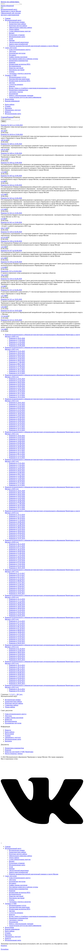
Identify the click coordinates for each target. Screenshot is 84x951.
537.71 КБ (4, 159)
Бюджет (11, 33)
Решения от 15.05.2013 (17, 676)
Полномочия (13, 93)
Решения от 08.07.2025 (17, 364)
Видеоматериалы (15, 66)
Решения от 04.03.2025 (17, 355)
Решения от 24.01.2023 (17, 402)
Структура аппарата (16, 84)
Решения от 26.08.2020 (17, 502)
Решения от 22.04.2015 (17, 636)
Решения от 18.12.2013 (17, 665)
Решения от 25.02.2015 (17, 641)
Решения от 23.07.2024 (17, 388)
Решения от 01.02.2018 (17, 566)
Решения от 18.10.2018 (17, 549)
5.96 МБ (3, 307)
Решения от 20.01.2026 (17, 338)
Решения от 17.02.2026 (17, 340)
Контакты (8, 108)
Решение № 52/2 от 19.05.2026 (11, 310)
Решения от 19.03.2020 (17, 496)
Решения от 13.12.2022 (17, 456)
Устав (11, 38)
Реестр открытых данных (14, 753)
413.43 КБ (4, 237)
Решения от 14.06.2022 (17, 441)
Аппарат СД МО (11, 75)
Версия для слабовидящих (10, 2)
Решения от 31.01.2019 (17, 538)
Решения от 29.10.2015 (17, 625)
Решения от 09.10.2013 (17, 671)
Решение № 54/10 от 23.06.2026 (12, 134)
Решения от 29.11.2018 (17, 546)
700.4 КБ (4, 275)
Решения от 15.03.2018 (17, 560)
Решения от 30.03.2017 (17, 588)
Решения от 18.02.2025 (17, 353)
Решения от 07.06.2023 (17, 417)
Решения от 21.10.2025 (17, 368)
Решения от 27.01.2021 (17, 463)
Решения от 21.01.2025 (17, 351)
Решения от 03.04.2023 (17, 412)
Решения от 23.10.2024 (17, 391)
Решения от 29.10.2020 (17, 505)
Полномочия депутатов (17, 53)
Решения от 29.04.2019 (17, 533)
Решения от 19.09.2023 (17, 421)
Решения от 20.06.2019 (17, 525)
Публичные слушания (16, 35)
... (16, 694)
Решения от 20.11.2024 (17, 393)
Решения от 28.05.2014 (17, 652)
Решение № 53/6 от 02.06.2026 (11, 262)
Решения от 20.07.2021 (17, 474)
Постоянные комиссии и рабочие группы (23, 59)
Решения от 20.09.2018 (17, 551)
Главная (7, 18)
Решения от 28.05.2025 (17, 360)
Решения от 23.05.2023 (17, 415)
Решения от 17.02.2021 (17, 465)
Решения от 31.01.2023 (17, 404)
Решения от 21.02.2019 (17, 536)
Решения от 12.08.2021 (17, 476)
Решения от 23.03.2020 (17, 498)
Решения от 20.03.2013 (17, 680)
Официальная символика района (20, 27)
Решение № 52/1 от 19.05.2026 (11, 299)
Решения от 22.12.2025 (17, 373)
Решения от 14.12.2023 (17, 428)
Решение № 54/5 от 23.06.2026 (11, 176)
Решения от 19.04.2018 (17, 559)
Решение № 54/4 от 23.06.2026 (11, 185)
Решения (12, 62)
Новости (8, 112)
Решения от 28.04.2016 (17, 608)
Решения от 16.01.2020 (17, 491)
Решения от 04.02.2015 (17, 643)
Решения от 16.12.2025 (17, 371)
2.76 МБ (3, 172)
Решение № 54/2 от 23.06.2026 (11, 213)
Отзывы (8, 106)
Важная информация (12, 101)
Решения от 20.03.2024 (17, 382)
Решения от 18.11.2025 (17, 369)
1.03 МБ (3, 329)
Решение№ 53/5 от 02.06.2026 (11, 271)
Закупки (12, 82)
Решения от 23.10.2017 (17, 579)
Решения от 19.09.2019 (17, 522)
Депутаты (12, 51)
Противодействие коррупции (19, 79)
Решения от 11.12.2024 (17, 395)
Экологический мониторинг (19, 42)
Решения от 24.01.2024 (17, 379)
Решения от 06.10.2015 (17, 626)
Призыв (12, 40)
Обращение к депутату (13, 737)
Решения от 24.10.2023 (17, 424)
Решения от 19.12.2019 (17, 514)
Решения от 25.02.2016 (17, 614)
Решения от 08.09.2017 (17, 581)
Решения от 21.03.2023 (17, 410)
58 (17, 694)
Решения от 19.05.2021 (17, 469)
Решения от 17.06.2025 (17, 362)
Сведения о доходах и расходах (20, 73)
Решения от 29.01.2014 (17, 660)
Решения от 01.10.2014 (17, 649)
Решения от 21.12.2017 (17, 573)
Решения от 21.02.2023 (17, 406)
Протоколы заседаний (16, 70)
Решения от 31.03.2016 (17, 610)
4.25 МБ (3, 194)
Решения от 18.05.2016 (17, 606)
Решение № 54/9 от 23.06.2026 (11, 144)
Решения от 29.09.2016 (17, 603)
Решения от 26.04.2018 (17, 557)
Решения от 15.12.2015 (17, 621)
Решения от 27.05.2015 (17, 634)
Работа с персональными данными (21, 95)
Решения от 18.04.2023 (17, 413)
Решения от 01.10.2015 (17, 628)
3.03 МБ (3, 247)
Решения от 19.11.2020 (17, 507)
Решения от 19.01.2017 (17, 593)
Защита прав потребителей (18, 44)
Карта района (9, 104)
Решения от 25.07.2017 (17, 582)
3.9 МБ (3, 286)
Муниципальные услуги (17, 77)
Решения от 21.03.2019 (17, 535)
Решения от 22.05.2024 (17, 384)
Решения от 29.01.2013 (17, 683)
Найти (3, 121)
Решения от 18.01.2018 (17, 568)
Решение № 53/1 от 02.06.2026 (11, 290)
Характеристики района (17, 24)
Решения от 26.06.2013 (17, 674)
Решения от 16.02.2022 (17, 435)
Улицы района (14, 29)
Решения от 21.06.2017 (17, 584)
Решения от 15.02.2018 (17, 564)
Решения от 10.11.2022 (17, 450)
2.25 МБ (3, 209)
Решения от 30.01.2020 (17, 492)
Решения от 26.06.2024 (17, 386)
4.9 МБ (3, 219)
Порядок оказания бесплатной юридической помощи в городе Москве (33, 46)
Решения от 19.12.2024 (17, 397)
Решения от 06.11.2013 (17, 669)
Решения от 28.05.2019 (17, 527)
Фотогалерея (9, 99)
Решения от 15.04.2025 (17, 358)
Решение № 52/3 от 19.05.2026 (11, 320)
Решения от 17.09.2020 (17, 503)
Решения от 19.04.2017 (17, 586)
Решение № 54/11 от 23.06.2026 (12, 125)
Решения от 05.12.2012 (17, 691)
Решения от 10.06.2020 (17, 500)
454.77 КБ (4, 228)
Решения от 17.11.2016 (17, 601)
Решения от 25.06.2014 (17, 650)
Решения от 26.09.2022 (17, 446)
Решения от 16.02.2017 (17, 592)
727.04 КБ (4, 316)
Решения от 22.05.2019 (17, 529)
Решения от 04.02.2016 (17, 615)
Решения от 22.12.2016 (17, 599)
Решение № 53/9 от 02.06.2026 (11, 232)
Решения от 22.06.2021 (17, 472)
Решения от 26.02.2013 (17, 682)
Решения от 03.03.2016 (17, 612)
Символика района (11, 705)
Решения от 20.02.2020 (17, 494)
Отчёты (11, 71)
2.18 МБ (3, 267)
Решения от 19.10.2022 (17, 448)
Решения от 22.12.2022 (17, 458)
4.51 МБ (3, 258)
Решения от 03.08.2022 (17, 443)
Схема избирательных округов (20, 31)
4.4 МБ (3, 181)
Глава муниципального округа (19, 49)
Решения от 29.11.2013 (17, 667)
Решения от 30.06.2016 (17, 604)
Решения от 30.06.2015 (17, 632)
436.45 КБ (4, 149)
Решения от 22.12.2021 (17, 485)
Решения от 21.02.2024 (17, 380)
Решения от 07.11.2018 (17, 548)
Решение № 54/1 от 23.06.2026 (11, 222)
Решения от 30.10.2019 (17, 518)
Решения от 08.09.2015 (17, 630)
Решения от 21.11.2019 (17, 516)
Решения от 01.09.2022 (17, 445)
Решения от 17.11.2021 (17, 483)
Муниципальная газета (17, 37)
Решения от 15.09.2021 (17, 478)
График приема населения (18, 57)
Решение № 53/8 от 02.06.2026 (11, 241)
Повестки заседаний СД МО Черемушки (19, 752)
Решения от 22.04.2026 (17, 344)
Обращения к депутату (13, 110)
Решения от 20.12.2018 (17, 544)
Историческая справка (17, 22)
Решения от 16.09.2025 (17, 366)
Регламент (12, 55)
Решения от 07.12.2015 (17, 623)
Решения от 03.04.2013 (17, 678)
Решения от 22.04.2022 (17, 439)
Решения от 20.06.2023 (17, 419)
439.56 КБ (4, 140)
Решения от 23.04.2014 (17, 654)
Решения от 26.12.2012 (17, 689)
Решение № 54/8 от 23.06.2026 (11, 153)
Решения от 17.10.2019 (17, 520)
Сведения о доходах (16, 92)
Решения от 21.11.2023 (17, 426)
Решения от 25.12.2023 (17, 430)
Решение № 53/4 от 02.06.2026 (11, 279)
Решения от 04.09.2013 (17, 672)
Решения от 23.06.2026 (17, 345)
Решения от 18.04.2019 (17, 531)
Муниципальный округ (13, 20)
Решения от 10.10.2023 (17, 423)
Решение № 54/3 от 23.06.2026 (11, 198)
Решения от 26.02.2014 (17, 658)
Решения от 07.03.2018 (17, 562)
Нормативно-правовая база (18, 60)
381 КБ (3, 131)
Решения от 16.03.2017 (17, 590)
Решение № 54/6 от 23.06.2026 (11, 162)
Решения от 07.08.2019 (17, 524)
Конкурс (12, 86)
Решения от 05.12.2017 (17, 575)
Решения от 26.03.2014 (17, 656)
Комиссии (8, 719)
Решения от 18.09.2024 (17, 390)
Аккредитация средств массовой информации (25, 97)
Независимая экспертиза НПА (19, 64)
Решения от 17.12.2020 (17, 509)
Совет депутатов (11, 48)
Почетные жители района (18, 26)
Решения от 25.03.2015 (17, 639)
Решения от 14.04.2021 (17, 480)
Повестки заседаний (16, 68)
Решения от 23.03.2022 (17, 437)
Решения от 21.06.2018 (17, 553)
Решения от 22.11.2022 (17, 452)
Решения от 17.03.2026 (17, 342)
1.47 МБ (3, 295)
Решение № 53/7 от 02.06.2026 (11, 250)
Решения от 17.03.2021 (17, 467)
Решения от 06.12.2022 (17, 454)
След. (21, 694)
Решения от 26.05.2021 (17, 470)
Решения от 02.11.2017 (17, 577)
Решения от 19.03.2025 (17, 357)
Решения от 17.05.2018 (17, 555)
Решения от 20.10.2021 (17, 481)
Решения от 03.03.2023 (17, 408)
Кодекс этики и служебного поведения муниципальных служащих (32, 88)
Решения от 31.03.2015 (17, 637)
